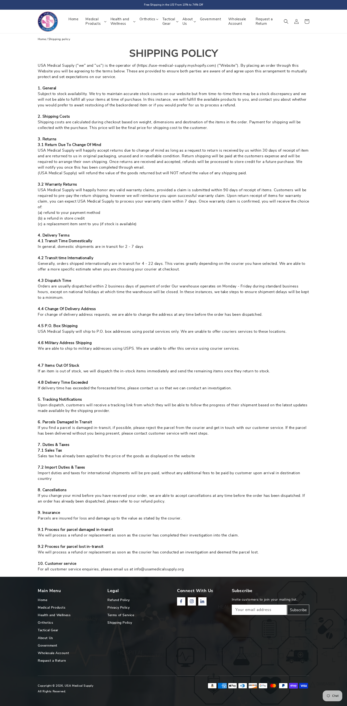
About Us (45, 638)
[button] (286, 21)
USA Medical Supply (79, 685)
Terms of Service (120, 615)
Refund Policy (118, 600)
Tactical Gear (48, 630)
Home (42, 39)
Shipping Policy (119, 622)
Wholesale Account (53, 653)
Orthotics (45, 622)
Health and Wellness (54, 615)
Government (47, 645)
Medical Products (52, 607)
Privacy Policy (118, 607)
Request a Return (52, 660)
